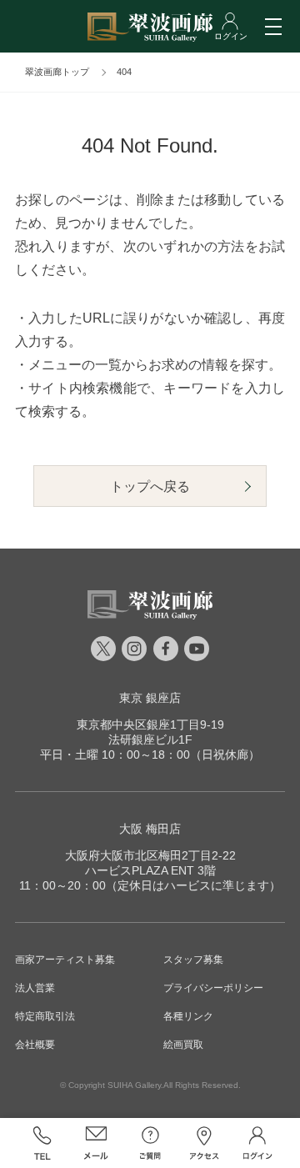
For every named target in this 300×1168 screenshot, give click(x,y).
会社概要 (35, 1044)
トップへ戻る (150, 486)
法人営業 (35, 988)
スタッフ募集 (193, 959)
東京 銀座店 (150, 697)
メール (96, 1143)
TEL (42, 1143)
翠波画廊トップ (57, 72)
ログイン (258, 1143)
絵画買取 (183, 1044)
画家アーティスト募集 (65, 959)
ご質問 (150, 1143)
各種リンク (188, 1016)
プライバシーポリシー (213, 988)
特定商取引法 (45, 1016)
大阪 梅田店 (150, 828)
